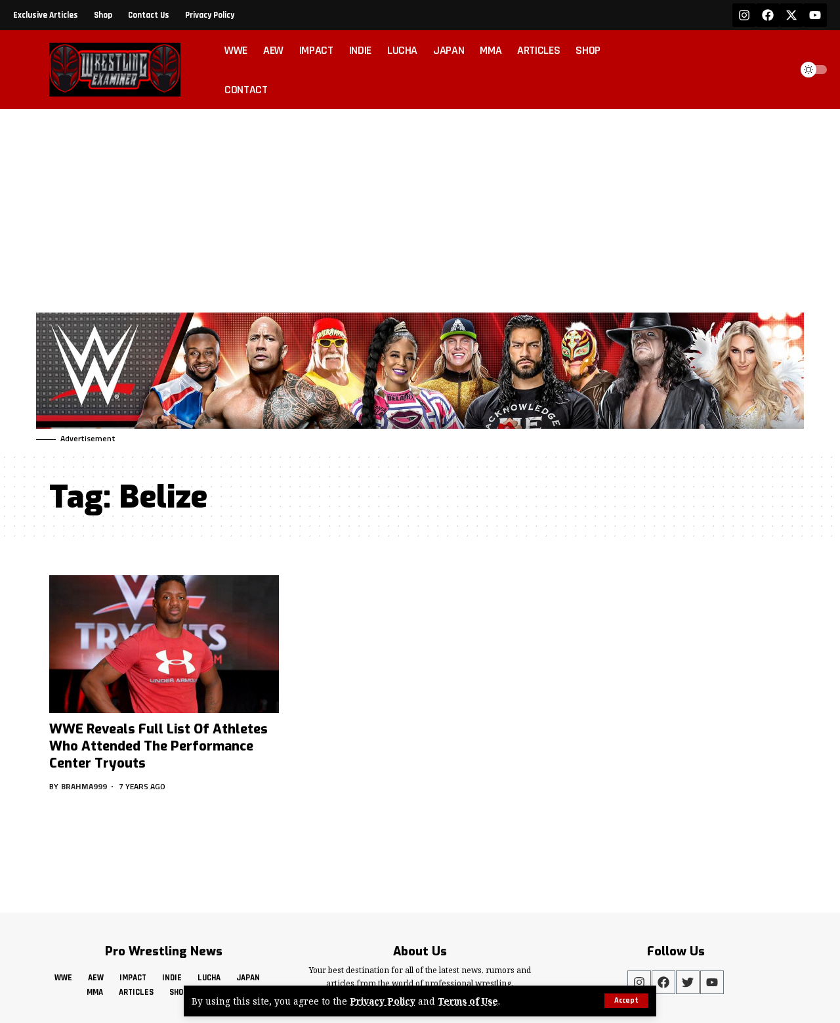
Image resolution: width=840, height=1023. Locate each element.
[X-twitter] (791, 15)
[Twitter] (688, 982)
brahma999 (84, 786)
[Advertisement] (420, 207)
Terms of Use (468, 1001)
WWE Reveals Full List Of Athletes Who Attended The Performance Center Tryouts (158, 746)
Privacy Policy (382, 1001)
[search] (777, 69)
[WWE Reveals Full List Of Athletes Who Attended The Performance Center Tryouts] (164, 644)
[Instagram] (744, 15)
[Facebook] (768, 15)
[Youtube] (815, 15)
